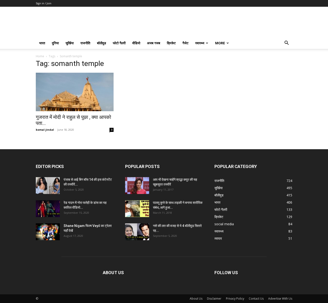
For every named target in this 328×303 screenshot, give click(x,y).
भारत (42, 43)
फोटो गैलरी (119, 43)
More (220, 43)
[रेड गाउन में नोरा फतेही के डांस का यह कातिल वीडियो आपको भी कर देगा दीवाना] (48, 208)
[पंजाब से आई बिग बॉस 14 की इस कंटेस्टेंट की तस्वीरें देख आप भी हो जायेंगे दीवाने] (48, 185)
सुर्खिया (70, 43)
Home (40, 56)
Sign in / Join (43, 3)
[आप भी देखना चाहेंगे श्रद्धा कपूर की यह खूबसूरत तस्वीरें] (137, 185)
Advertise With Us (280, 299)
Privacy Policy (235, 299)
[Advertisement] (253, 91)
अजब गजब (153, 43)
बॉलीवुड (101, 43)
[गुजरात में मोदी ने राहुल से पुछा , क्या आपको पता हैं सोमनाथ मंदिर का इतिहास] (75, 92)
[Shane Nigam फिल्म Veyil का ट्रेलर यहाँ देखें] (48, 231)
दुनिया (55, 43)
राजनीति (85, 43)
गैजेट (185, 43)
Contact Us (256, 299)
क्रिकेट (171, 43)
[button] (286, 43)
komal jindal (45, 129)
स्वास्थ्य (199, 43)
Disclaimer (214, 299)
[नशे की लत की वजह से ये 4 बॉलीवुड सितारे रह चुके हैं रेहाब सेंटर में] (137, 231)
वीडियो (136, 43)
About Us (196, 299)
